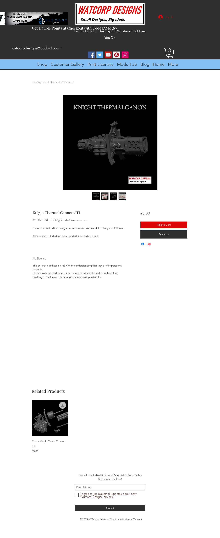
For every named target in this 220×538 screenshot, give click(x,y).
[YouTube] (108, 55)
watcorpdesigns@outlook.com (37, 48)
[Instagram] (125, 55)
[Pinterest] (116, 55)
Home (36, 82)
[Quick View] (50, 418)
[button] (169, 53)
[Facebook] (91, 55)
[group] (109, 426)
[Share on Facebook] (143, 244)
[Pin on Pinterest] (149, 244)
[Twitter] (99, 55)
